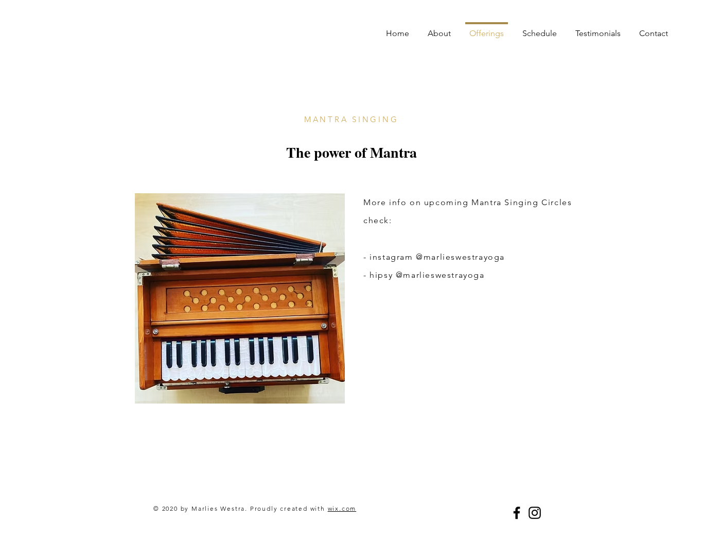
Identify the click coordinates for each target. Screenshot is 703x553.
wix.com (342, 508)
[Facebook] (516, 513)
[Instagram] (534, 513)
